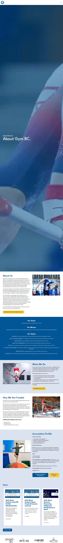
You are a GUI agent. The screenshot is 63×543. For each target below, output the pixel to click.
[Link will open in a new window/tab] (53, 540)
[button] (17, 454)
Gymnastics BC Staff (39, 388)
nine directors (39, 447)
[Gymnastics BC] (2, 2)
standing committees (20, 297)
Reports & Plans (54, 475)
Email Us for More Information (41, 475)
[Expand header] (61, 2)
